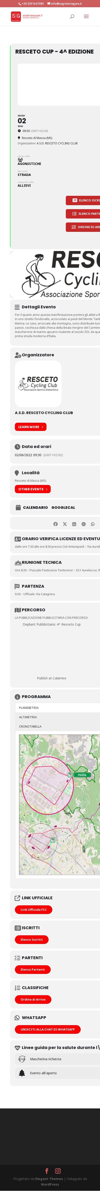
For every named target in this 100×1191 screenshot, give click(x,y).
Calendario (35, 508)
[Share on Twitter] (65, 523)
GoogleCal (63, 508)
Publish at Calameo (51, 678)
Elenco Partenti (33, 969)
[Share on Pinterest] (84, 523)
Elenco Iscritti (32, 939)
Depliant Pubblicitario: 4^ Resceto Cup (52, 624)
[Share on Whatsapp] (93, 523)
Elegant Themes (49, 1178)
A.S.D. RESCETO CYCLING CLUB (44, 412)
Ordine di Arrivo (33, 999)
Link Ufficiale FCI (34, 909)
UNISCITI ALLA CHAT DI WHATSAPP (48, 1029)
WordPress (50, 1184)
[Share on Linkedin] (74, 523)
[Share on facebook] (56, 523)
